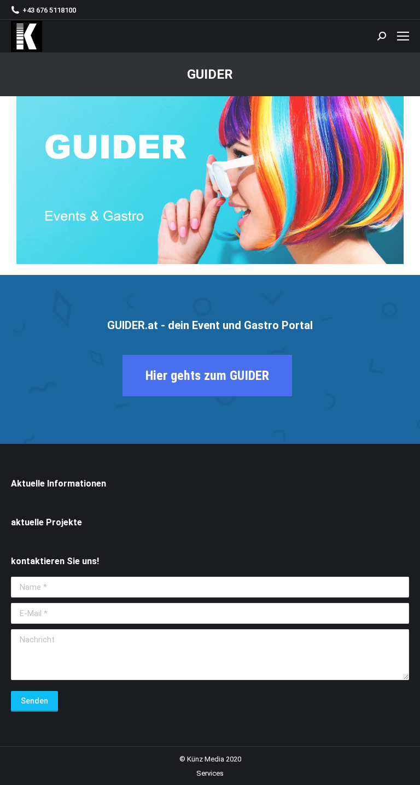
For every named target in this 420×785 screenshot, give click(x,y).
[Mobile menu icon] (403, 36)
